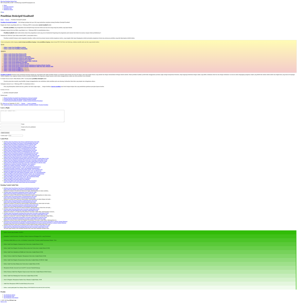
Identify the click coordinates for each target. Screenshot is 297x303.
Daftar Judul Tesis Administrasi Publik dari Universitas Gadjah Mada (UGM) (23, 252)
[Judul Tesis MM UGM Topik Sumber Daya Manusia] (17, 178)
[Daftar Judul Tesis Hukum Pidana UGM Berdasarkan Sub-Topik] (20, 147)
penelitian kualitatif (33, 104)
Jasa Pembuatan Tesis (9, 296)
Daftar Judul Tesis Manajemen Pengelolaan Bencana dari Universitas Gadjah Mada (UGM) (26, 227)
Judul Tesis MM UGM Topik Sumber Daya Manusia (17, 179)
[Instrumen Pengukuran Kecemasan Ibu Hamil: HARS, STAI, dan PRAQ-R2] (23, 169)
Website (23, 129)
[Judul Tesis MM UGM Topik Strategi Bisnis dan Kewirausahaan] (20, 180)
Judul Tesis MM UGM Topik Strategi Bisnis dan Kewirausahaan (19, 182)
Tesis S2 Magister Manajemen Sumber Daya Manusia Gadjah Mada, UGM (23, 279)
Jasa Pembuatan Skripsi (9, 294)
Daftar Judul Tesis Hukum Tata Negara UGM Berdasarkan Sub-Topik (21, 143)
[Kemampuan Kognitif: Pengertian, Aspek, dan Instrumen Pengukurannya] (22, 166)
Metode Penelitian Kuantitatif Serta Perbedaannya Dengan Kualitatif (20, 98)
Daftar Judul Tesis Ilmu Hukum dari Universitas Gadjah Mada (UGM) (21, 157)
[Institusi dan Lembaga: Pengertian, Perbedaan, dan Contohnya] (19, 164)
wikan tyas (5, 103)
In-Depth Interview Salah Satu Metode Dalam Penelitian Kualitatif (20, 99)
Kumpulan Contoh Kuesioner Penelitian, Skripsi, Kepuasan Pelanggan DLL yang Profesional (27, 236)
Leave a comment (31, 103)
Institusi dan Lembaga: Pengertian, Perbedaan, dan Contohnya (19, 165)
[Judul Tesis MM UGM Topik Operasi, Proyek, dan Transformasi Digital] (22, 175)
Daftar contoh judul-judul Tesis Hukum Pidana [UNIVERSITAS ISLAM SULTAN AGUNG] (27, 287)
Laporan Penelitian (8, 104)
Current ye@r (4, 135)
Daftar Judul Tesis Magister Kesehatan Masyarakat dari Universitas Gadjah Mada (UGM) (25, 159)
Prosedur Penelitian (43, 104)
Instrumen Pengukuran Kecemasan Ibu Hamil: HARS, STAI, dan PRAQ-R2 (22, 171)
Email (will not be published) (28, 127)
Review (7, 19)
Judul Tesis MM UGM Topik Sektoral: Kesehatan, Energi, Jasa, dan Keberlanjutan (24, 173)
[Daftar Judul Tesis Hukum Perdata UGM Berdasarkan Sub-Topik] (20, 150)
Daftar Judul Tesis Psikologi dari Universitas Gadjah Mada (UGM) (21, 275)
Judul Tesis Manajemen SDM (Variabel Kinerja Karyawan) (19, 283)
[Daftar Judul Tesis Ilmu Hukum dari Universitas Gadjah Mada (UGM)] (21, 155)
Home (2, 19)
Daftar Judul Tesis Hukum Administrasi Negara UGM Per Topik (19, 146)
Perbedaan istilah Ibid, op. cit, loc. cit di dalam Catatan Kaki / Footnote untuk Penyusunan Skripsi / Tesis (30, 240)
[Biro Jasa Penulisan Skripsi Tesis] (2, 12)
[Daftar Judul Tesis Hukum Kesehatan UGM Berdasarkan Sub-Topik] (21, 153)
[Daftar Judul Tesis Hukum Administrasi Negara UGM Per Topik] (20, 144)
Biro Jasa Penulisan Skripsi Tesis (9, 1)
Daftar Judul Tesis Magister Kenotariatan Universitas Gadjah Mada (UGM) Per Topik (25, 162)
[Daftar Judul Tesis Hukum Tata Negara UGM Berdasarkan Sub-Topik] (21, 141)
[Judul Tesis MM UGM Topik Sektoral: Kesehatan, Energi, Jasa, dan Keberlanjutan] (24, 172)
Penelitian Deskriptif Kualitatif (9, 22)
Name (22, 124)
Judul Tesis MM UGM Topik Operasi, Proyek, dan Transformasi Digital (21, 176)
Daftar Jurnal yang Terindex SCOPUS (13, 232)
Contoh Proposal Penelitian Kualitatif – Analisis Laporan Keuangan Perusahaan (23, 100)
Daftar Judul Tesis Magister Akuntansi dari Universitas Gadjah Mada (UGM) (23, 244)
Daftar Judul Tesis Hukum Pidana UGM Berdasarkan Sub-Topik (19, 148)
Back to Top (4, 301)
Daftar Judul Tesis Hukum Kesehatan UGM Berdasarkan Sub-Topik (20, 154)
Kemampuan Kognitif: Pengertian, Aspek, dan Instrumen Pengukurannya (21, 168)
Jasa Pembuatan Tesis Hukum (11, 297)
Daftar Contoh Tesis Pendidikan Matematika (15, 48)
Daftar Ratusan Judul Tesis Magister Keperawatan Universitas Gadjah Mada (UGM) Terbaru (27, 271)
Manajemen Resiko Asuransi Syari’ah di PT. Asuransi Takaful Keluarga (22, 267)
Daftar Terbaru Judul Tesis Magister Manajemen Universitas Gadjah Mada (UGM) (25, 256)
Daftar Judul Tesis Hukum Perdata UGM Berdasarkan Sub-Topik (20, 151)
